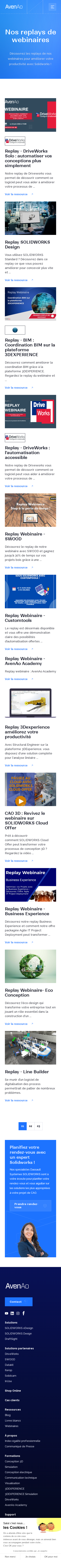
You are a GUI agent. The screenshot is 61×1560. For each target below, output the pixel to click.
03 (38, 1126)
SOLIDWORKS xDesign (19, 1328)
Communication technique (21, 1477)
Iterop (8, 1370)
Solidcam (10, 1375)
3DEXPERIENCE (14, 1488)
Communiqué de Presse (19, 1446)
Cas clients (12, 1400)
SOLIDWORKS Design (18, 1333)
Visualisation (12, 1483)
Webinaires (11, 1426)
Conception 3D (14, 1461)
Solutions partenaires (19, 1348)
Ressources (13, 1409)
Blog (8, 1415)
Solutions (11, 1322)
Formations (12, 1455)
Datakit (9, 1364)
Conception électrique (18, 1472)
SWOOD (10, 1359)
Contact (16, 1301)
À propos (11, 1435)
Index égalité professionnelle (22, 1440)
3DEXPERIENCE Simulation (21, 1494)
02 (30, 1126)
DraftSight (11, 1338)
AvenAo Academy (16, 1505)
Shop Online (13, 1390)
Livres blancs (13, 1420)
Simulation (11, 1466)
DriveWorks (12, 1353)
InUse (8, 1381)
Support (10, 1514)
